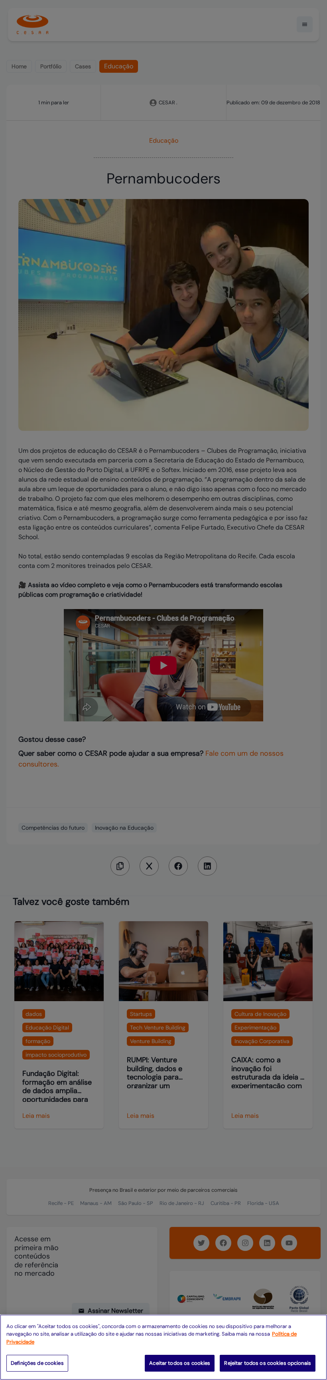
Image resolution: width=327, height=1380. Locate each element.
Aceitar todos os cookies (179, 1363)
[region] (163, 1347)
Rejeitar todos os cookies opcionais (267, 1363)
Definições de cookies (37, 1363)
